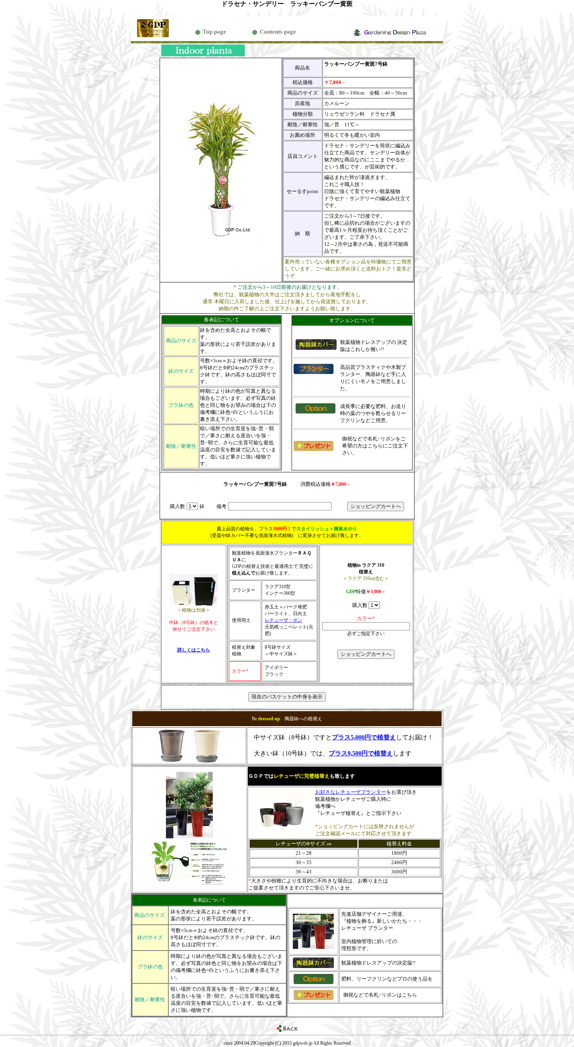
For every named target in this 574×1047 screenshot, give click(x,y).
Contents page (278, 32)
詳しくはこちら (193, 650)
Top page (214, 32)
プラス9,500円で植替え (361, 753)
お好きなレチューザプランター (350, 792)
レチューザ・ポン (283, 620)
